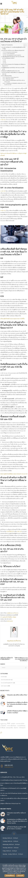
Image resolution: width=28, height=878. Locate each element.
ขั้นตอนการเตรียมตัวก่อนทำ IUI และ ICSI (11, 71)
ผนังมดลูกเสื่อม (9, 727)
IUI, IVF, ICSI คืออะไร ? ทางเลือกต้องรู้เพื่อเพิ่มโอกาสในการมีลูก (13, 48)
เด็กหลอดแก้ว (22, 727)
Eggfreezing (3, 723)
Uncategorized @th (6, 679)
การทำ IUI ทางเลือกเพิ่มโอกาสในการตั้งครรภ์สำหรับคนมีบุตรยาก (13, 799)
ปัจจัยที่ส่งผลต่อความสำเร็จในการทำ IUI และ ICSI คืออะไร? (13, 68)
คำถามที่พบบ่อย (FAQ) (7, 75)
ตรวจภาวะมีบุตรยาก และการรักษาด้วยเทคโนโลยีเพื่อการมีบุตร (14, 784)
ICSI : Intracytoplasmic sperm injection (13, 55)
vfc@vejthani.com (8, 767)
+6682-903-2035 (8, 765)
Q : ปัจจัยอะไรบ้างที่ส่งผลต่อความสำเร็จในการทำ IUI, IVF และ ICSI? (15, 81)
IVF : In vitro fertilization (10, 53)
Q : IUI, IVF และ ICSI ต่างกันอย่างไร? (12, 77)
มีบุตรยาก (16, 727)
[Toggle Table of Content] (24, 45)
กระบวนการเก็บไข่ (20, 723)
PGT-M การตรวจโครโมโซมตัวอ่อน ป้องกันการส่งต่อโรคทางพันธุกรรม (13, 794)
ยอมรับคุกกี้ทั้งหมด (10, 875)
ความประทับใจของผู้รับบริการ (7, 682)
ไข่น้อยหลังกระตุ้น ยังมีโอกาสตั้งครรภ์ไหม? (17, 695)
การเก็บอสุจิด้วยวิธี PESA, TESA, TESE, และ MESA (12, 777)
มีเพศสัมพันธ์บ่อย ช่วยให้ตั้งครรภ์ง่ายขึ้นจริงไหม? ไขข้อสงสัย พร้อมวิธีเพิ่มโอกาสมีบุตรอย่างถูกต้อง (17, 704)
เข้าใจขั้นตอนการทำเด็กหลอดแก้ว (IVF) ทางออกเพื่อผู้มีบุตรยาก (13, 789)
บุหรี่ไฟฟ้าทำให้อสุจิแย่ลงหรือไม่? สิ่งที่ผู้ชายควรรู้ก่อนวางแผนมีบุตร (17, 711)
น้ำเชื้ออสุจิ (2, 727)
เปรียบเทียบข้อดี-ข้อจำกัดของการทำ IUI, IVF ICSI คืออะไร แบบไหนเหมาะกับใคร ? (13, 57)
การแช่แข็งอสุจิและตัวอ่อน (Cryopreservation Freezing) (13, 780)
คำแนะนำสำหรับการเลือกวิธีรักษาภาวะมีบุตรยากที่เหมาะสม (13, 73)
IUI (5, 59)
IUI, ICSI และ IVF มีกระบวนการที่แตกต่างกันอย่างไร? (13, 50)
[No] (26, 870)
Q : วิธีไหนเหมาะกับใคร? (9, 78)
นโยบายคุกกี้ (20, 875)
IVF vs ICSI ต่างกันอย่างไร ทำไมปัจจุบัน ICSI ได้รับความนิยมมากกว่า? (13, 65)
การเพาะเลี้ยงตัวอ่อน (11, 725)
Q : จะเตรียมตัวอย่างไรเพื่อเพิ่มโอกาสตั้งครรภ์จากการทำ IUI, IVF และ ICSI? (15, 84)
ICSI (5, 62)
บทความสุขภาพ (4, 686)
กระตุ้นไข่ (13, 723)
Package (3, 676)
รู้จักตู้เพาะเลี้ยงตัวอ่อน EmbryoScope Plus (10, 803)
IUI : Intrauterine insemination (11, 52)
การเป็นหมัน (3, 725)
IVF (5, 61)
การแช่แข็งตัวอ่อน (21, 725)
